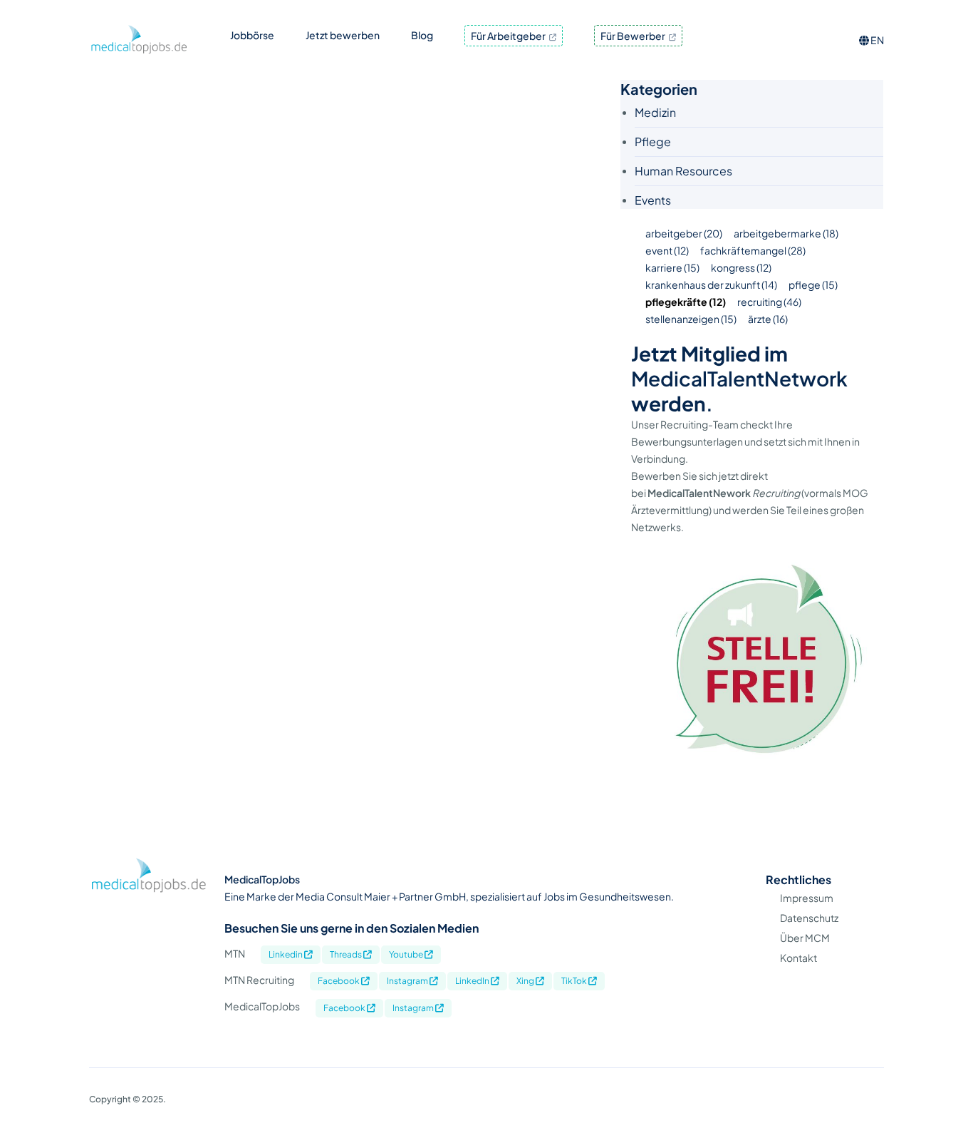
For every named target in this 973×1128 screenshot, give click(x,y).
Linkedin (286, 954)
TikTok (574, 980)
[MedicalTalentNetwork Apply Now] (757, 782)
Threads (346, 954)
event (667, 250)
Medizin (655, 112)
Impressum (806, 897)
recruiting (769, 301)
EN (876, 40)
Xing (526, 980)
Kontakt (798, 957)
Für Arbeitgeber (509, 35)
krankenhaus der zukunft (711, 284)
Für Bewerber (633, 35)
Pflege (653, 141)
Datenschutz (809, 917)
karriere (672, 267)
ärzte (768, 318)
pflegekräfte (685, 301)
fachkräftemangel (753, 250)
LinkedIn (473, 980)
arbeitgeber (683, 233)
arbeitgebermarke (786, 233)
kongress (741, 267)
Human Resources (683, 170)
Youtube (407, 954)
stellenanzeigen (691, 318)
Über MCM (805, 937)
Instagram (408, 980)
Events (653, 200)
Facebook (339, 980)
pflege (813, 284)
